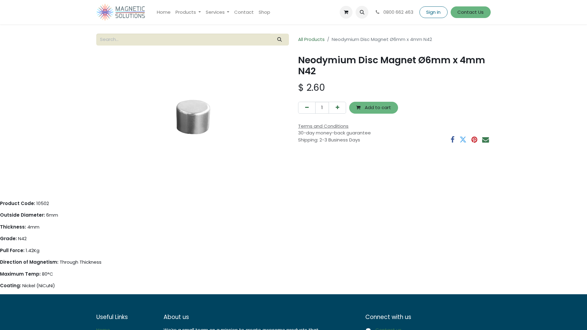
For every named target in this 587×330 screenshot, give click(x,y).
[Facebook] (453, 139)
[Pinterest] (474, 139)
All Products (311, 39)
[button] (362, 12)
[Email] (485, 139)
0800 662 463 (397, 12)
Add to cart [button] (377, 107)
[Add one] (337, 108)
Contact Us (470, 12)
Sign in (433, 12)
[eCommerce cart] (346, 12)
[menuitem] (163, 12)
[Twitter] (463, 139)
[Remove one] (307, 108)
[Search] (280, 40)
